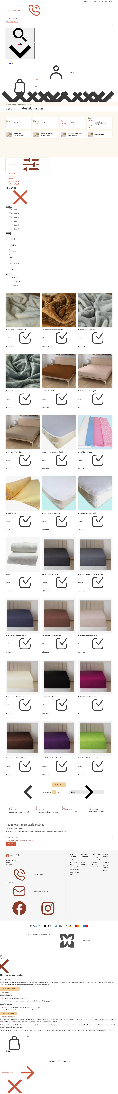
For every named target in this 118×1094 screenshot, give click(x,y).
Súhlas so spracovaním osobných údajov (20, 840)
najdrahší (12, 173)
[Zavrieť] (20, 197)
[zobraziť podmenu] (13, 98)
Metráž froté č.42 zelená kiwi (88, 758)
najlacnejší (12, 176)
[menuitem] (10, 61)
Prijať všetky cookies (10, 988)
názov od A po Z (14, 184)
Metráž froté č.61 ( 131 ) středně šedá (90, 574)
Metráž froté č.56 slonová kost (16, 697)
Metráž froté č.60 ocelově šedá (16, 635)
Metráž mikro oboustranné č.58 (52, 330)
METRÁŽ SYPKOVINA (85, 452)
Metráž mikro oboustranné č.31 (88, 330)
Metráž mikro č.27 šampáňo (87, 391)
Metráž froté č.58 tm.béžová (51, 635)
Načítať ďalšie (59, 784)
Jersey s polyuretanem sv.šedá (52, 452)
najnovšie (12, 179)
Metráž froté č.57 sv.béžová (87, 635)
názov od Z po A (14, 181)
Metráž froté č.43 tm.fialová (51, 758)
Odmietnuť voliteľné (8, 1016)
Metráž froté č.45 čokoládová (15, 758)
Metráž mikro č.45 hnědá (50, 391)
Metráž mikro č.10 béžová (14, 452)
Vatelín (8, 574)
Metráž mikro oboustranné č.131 (16, 391)
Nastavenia (5, 992)
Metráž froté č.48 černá (49, 697)
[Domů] (7, 104)
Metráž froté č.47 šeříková (87, 697)
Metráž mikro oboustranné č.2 (16, 330)
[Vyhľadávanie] (59, 25)
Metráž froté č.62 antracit (50, 574)
